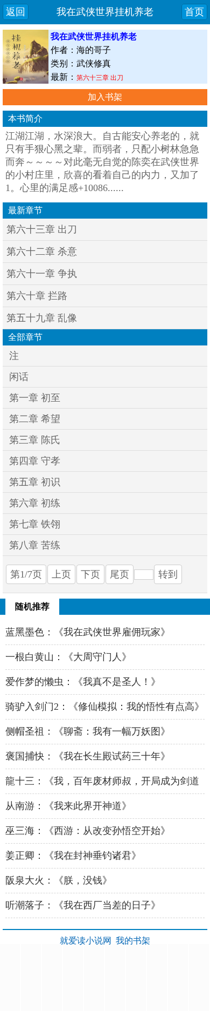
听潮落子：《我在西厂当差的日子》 (82, 905)
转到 (168, 574)
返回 (15, 11)
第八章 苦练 (34, 545)
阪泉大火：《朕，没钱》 (58, 880)
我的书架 (133, 940)
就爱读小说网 (85, 940)
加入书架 (105, 96)
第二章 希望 (34, 418)
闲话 (19, 376)
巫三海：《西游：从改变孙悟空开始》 (87, 830)
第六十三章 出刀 (99, 78)
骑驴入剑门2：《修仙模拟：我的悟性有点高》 (104, 706)
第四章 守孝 (34, 461)
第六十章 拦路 (36, 295)
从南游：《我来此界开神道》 (68, 805)
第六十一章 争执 (41, 273)
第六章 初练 (34, 503)
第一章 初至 (34, 397)
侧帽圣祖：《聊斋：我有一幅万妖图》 (87, 731)
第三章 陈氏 (34, 440)
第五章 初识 (34, 482)
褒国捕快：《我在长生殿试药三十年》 (87, 756)
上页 (61, 574)
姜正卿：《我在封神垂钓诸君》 (73, 855)
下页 (90, 574)
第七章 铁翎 (34, 524)
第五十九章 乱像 (41, 318)
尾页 (119, 574)
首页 (194, 11)
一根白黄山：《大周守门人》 (68, 657)
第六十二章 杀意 (41, 251)
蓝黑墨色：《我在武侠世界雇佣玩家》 (87, 632)
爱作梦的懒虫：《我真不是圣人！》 (82, 681)
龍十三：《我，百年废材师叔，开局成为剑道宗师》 (102, 785)
